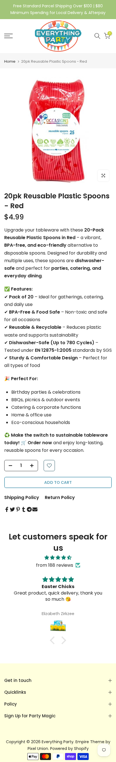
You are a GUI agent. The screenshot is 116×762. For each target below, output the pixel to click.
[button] (54, 640)
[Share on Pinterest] (18, 509)
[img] (58, 557)
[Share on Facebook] (6, 509)
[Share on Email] (34, 509)
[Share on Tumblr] (23, 509)
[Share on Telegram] (29, 509)
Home (9, 61)
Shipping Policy (21, 497)
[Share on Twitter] (12, 509)
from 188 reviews (54, 565)
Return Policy (60, 497)
